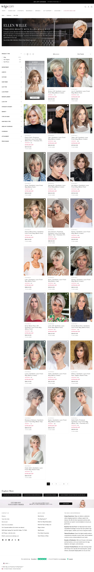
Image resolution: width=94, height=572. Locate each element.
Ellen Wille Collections (11, 495)
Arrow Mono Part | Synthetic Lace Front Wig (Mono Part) (80, 326)
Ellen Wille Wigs (50, 495)
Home (3, 15)
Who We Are (41, 516)
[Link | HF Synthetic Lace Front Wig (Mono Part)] (58, 307)
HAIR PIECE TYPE (6, 121)
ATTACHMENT (5, 136)
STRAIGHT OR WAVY (7, 106)
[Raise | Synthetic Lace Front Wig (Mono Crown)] (81, 213)
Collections (9, 15)
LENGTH (4, 72)
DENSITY (4, 111)
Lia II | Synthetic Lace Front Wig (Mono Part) (80, 92)
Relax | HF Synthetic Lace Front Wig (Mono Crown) (56, 92)
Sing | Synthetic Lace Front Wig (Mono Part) (34, 186)
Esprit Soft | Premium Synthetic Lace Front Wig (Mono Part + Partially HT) (33, 139)
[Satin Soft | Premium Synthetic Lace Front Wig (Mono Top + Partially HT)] (81, 401)
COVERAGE (5, 131)
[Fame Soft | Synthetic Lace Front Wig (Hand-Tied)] (35, 449)
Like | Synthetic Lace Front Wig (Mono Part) (34, 280)
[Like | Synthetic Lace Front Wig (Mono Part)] (35, 260)
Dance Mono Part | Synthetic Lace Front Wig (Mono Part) (34, 232)
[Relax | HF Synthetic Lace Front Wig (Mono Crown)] (58, 72)
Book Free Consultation (7, 524)
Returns (4, 516)
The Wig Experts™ (42, 519)
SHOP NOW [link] (35, 61)
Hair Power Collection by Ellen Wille (73, 495)
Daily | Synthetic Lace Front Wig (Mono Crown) (57, 420)
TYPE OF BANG (5, 116)
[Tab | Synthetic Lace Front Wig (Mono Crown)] (58, 118)
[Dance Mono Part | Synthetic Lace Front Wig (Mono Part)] (35, 213)
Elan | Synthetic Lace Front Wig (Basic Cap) (57, 280)
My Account (4, 521)
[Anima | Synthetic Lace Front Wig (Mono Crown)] (81, 260)
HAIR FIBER (5, 82)
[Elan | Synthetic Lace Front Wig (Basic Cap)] (58, 260)
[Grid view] (25, 54)
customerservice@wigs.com (12, 536)
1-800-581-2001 (11, 533)
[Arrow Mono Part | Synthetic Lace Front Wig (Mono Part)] (81, 307)
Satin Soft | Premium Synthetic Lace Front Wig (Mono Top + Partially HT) (79, 421)
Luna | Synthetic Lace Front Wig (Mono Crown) (34, 374)
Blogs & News (41, 527)
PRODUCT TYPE (6, 53)
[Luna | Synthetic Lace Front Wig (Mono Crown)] (35, 355)
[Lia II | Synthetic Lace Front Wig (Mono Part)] (81, 72)
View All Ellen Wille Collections (10, 40)
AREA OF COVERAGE (7, 126)
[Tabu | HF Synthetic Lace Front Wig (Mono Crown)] (81, 118)
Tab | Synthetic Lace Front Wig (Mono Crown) (57, 138)
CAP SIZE (4, 77)
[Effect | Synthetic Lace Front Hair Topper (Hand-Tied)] (81, 355)
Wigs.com (7, 566)
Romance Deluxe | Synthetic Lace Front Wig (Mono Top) (34, 420)
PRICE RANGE (5, 141)
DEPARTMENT (5, 67)
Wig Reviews (41, 530)
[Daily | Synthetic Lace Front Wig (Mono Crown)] (58, 401)
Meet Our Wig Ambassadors (44, 521)
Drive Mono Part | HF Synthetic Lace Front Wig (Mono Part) (33, 327)
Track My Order (5, 519)
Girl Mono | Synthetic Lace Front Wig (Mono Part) (80, 186)
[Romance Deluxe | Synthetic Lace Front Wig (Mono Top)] (35, 401)
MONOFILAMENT (6, 96)
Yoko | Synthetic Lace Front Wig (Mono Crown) (57, 374)
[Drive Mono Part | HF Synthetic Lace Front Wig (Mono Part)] (35, 307)
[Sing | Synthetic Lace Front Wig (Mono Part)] (35, 166)
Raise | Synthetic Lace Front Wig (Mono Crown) (80, 232)
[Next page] (67, 483)
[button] (85, 6)
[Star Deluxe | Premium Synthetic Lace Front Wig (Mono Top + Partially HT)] (58, 213)
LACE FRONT (5, 91)
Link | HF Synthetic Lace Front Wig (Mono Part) (56, 326)
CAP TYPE (4, 87)
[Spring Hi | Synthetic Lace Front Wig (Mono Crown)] (58, 166)
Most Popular (80, 54)
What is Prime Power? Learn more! (27, 40)
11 (63, 483)
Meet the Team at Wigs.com (44, 524)
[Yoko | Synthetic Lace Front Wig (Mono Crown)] (58, 355)
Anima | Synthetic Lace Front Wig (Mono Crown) (81, 280)
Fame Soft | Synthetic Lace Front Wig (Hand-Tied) (34, 468)
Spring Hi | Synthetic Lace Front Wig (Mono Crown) (57, 186)
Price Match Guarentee (43, 533)
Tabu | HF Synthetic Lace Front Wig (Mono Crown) (79, 138)
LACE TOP (4, 101)
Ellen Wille (16, 15)
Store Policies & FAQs (43, 536)
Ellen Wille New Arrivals (32, 495)
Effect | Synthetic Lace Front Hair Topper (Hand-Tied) (80, 374)
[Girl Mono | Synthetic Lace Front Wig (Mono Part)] (81, 166)
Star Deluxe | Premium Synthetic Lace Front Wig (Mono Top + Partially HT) (56, 233)
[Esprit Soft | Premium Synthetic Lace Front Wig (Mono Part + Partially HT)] (35, 118)
